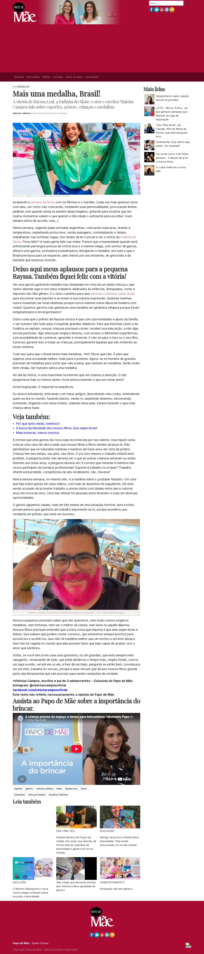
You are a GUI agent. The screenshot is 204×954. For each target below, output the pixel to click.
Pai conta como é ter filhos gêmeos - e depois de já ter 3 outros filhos (172, 157)
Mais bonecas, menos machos (37, 433)
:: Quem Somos (38, 943)
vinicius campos (44, 788)
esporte (18, 788)
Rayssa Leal (71, 788)
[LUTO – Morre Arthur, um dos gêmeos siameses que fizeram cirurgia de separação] (149, 111)
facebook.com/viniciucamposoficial (40, 690)
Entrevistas (33, 76)
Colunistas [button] (91, 76)
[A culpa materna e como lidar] (149, 170)
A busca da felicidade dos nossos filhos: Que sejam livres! (56, 428)
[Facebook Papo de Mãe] (151, 9)
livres (84, 788)
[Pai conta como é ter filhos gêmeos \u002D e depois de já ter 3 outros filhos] (149, 156)
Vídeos (46, 76)
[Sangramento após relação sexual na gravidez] (149, 99)
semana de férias (43, 202)
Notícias (19, 76)
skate (59, 788)
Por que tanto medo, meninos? (38, 424)
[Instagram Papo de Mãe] (166, 9)
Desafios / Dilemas (58, 795)
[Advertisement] (102, 48)
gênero (29, 788)
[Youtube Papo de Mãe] (161, 9)
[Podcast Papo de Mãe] (172, 9)
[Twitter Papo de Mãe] (156, 9)
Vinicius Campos (36, 795)
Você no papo (74, 76)
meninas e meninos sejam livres (112, 294)
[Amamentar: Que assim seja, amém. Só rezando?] (149, 145)
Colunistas (19, 795)
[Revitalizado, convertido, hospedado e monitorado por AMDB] (188, 944)
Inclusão (58, 76)
